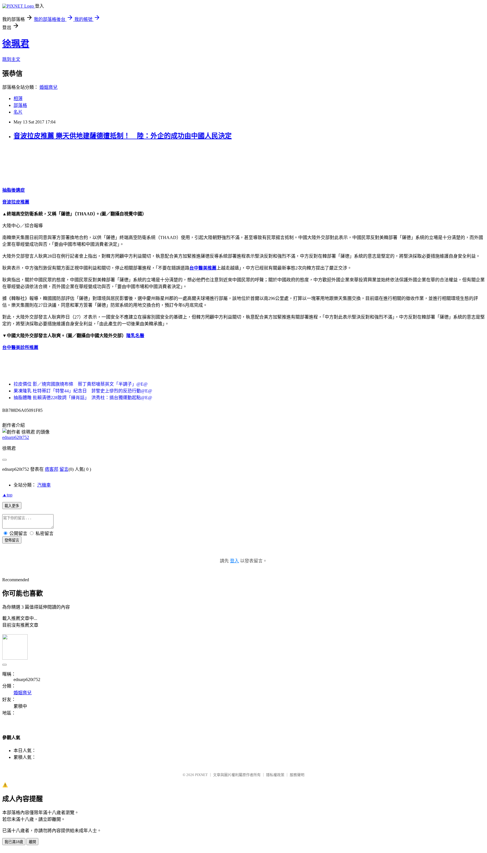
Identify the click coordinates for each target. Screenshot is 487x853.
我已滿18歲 (14, 842)
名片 (18, 112)
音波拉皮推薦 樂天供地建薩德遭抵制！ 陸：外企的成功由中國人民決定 (123, 136)
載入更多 (12, 506)
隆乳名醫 (135, 335)
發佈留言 (12, 540)
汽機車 (44, 485)
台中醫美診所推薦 (20, 347)
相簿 (18, 98)
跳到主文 (11, 59)
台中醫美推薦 (202, 268)
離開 (32, 842)
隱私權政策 (275, 775)
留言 (63, 469)
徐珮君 (15, 44)
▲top (7, 494)
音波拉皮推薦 (15, 202)
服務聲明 (297, 775)
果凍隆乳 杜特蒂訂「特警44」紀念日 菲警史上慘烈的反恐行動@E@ (83, 390)
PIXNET (201, 775)
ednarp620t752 (15, 437)
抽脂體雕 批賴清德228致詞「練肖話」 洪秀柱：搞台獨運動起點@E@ (83, 397)
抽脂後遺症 (13, 190)
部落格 (20, 105)
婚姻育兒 (48, 87)
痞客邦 (51, 469)
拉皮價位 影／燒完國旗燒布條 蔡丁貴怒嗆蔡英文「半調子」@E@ (81, 384)
